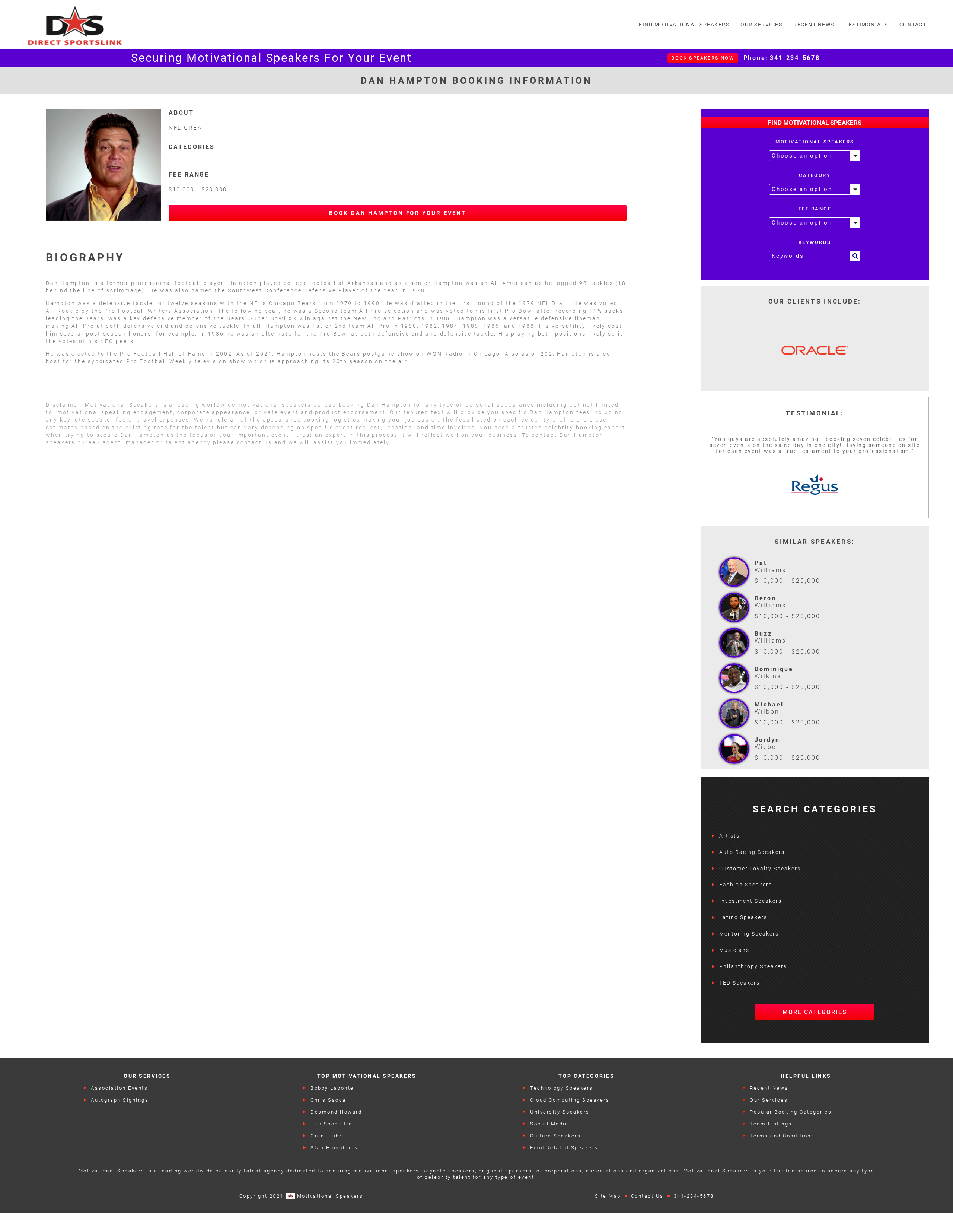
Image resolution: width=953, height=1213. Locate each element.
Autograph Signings (120, 1100)
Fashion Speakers (745, 884)
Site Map (608, 1196)
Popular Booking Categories (791, 1112)
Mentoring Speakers (749, 934)
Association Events (119, 1088)
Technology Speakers (561, 1088)
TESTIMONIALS (866, 25)
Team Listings (771, 1124)
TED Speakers (739, 983)
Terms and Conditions (782, 1136)
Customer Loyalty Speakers (760, 868)
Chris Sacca (328, 1100)
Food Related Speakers (564, 1147)
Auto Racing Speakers (752, 852)
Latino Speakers (743, 917)
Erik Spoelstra (331, 1124)
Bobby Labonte (332, 1088)
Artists (729, 836)
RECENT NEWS (813, 25)
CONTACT (913, 25)
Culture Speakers (555, 1136)
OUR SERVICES (761, 25)
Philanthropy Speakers (753, 966)
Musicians (734, 950)
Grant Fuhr (326, 1136)
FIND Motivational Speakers (684, 25)
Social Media (549, 1124)
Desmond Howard (336, 1112)
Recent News (769, 1088)
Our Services (769, 1100)
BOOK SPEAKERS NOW (702, 58)
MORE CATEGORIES (815, 1012)
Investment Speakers (750, 901)
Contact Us (647, 1196)
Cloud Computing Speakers (569, 1100)
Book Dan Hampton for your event (397, 213)
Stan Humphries (334, 1147)
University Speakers (560, 1112)
